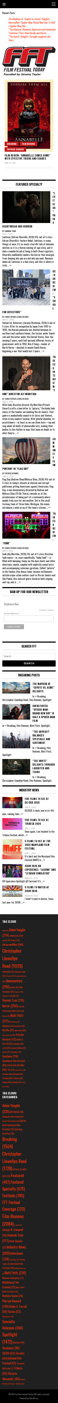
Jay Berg (14, 1259)
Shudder (16, 1052)
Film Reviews (28, 143)
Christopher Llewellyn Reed (12, 958)
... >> (9, 265)
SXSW (12, 1065)
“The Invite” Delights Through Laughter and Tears (29, 38)
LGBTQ (20, 1011)
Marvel (6, 1016)
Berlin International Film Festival (14, 1125)
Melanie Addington (12, 1278)
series (6, 1052)
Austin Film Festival (10, 1120)
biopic (15, 940)
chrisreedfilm (12, 944)
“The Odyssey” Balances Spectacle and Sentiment (32, 29)
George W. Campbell (10, 996)
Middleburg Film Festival (13, 1026)
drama (14, 987)
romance (18, 1043)
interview (8, 1010)
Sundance (10, 1056)
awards (6, 940)
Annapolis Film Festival (12, 1116)
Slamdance (8, 1316)
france (19, 991)
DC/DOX (17, 1169)
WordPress (33, 1398)
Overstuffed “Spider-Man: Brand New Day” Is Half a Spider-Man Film (32, 24)
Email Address (12, 613)
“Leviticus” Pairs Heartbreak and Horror (28, 33)
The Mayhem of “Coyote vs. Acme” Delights (29, 19)
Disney (10, 976)
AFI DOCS (16, 1112)
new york (20, 1030)
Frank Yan (18, 1225)
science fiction (18, 1047)
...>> (21, 814)
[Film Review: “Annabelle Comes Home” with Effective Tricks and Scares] (29, 115)
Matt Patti (15, 1272)
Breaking (11, 143)
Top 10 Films (20, 1070)
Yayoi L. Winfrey (17, 1383)
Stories (18, 1342)
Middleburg (14, 1021)
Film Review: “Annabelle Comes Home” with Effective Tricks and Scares (28, 157)
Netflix (8, 1030)
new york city (8, 1035)
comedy (8, 971)
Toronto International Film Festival (13, 1358)
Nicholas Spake (12, 1296)
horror (10, 1005)
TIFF (10, 1069)
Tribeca (18, 1078)
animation (16, 935)
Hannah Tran (13, 1000)
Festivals (13, 1195)
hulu (21, 1006)
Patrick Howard (15, 149)
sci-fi (6, 1048)
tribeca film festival (11, 1082)
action (5, 930)
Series (14, 1311)
